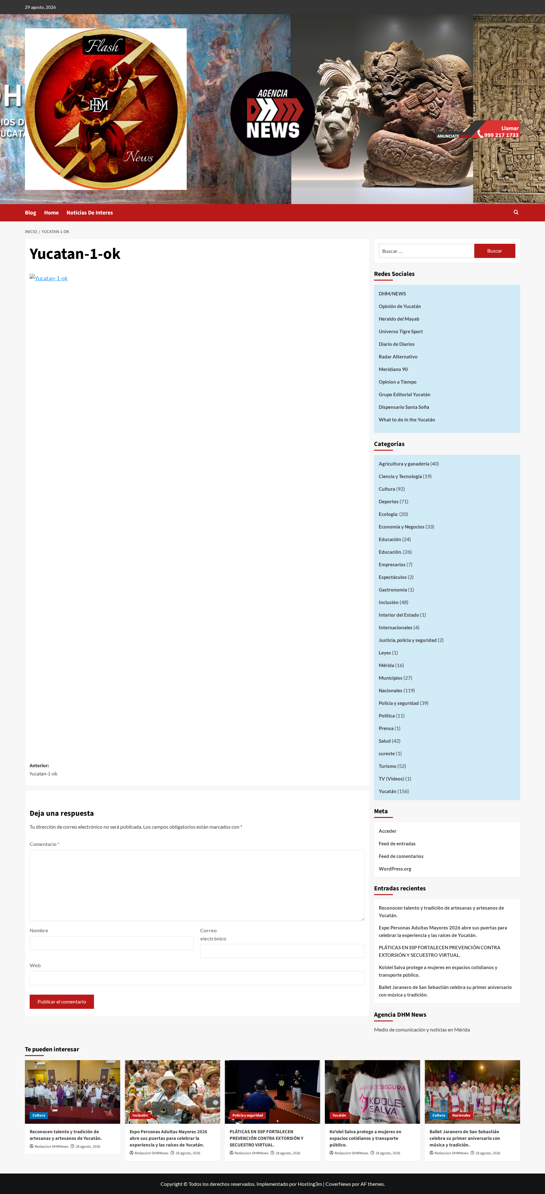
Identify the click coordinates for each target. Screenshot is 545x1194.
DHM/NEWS (392, 293)
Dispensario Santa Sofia (404, 407)
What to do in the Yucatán (407, 419)
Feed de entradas (397, 843)
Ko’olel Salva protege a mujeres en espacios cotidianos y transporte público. (438, 971)
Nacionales (390, 690)
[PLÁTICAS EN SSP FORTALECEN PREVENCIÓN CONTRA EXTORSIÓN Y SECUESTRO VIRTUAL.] (272, 1091)
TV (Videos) (391, 778)
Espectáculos (393, 577)
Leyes (385, 652)
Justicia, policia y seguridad (408, 640)
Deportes (389, 501)
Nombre (39, 930)
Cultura (387, 489)
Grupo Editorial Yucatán (405, 394)
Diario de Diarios (397, 344)
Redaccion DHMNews (51, 1146)
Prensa (386, 728)
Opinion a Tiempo (398, 382)
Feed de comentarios (401, 856)
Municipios (390, 678)
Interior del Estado (399, 615)
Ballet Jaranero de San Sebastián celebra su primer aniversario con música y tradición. (445, 990)
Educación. (390, 552)
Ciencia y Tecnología (400, 476)
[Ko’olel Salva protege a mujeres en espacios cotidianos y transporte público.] (372, 1091)
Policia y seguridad (399, 703)
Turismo (387, 766)
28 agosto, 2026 (88, 1146)
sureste (387, 753)
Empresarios (392, 564)
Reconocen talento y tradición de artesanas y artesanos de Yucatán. (441, 911)
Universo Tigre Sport (401, 331)
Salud (385, 741)
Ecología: (388, 514)
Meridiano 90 (393, 369)
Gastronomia (393, 589)
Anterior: (43, 769)
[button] (516, 212)
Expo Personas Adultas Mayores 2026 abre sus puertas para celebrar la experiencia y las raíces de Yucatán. (443, 931)
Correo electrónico (213, 934)
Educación (390, 539)
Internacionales (396, 627)
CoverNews (338, 1184)
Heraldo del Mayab (399, 319)
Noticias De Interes (90, 213)
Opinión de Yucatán (400, 306)
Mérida (386, 665)
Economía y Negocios (402, 526)
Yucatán (387, 791)
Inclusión (389, 602)
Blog (30, 213)
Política (387, 715)
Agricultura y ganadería (404, 463)
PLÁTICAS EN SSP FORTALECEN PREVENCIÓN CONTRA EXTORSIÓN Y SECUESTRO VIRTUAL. (440, 951)
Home (51, 213)
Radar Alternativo (398, 356)
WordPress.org (395, 868)
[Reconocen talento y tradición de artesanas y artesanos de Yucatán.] (72, 1091)
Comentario (44, 844)
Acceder (387, 831)
